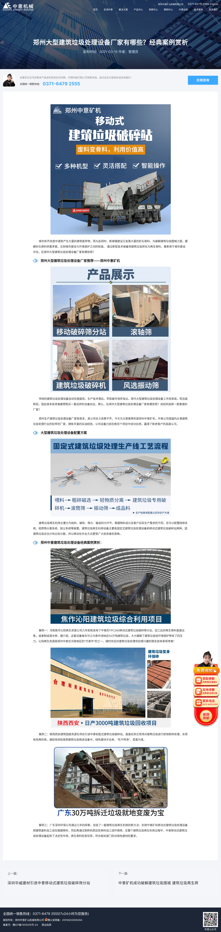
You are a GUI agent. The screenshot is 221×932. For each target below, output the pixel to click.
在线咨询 (203, 80)
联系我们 (213, 9)
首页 (95, 9)
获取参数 (210, 680)
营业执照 (46, 924)
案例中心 (168, 9)
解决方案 (123, 9)
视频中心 (153, 9)
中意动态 (183, 9)
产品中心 (138, 9)
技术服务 (198, 9)
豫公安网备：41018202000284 (65, 919)
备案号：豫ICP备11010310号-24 (20, 924)
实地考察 (210, 691)
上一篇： (49, 878)
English (214, 4)
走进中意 (108, 9)
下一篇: (158, 878)
